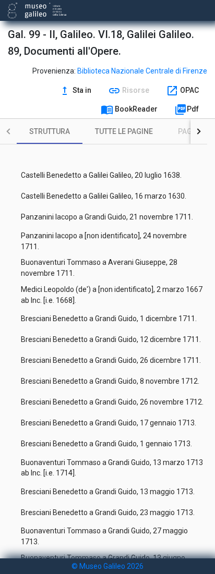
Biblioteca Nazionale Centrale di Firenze (142, 71)
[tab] (49, 131)
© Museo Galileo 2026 (107, 566)
